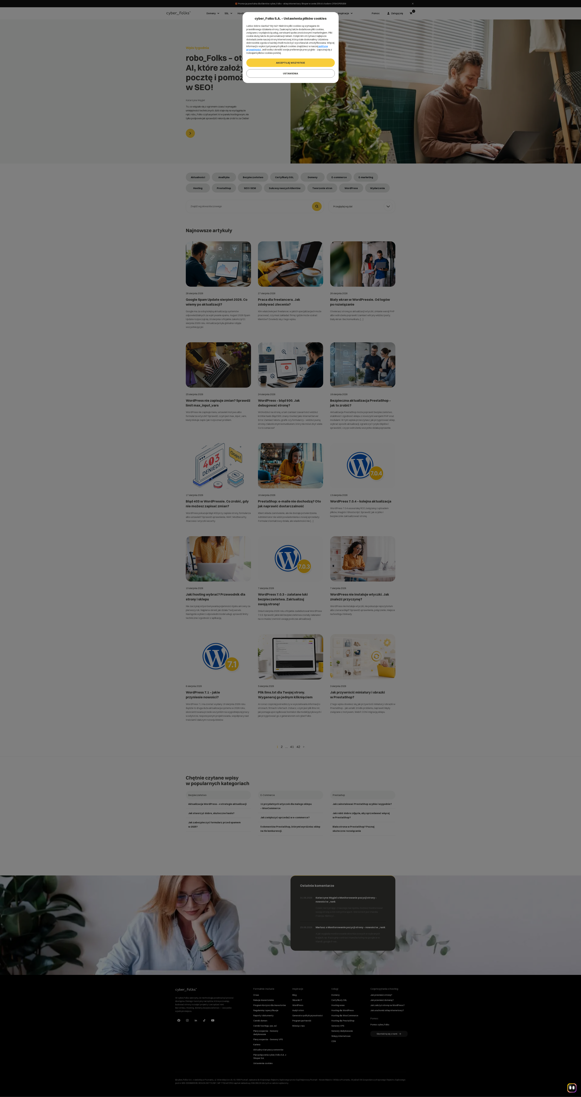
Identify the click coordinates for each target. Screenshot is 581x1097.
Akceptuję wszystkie (290, 62)
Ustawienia (290, 73)
